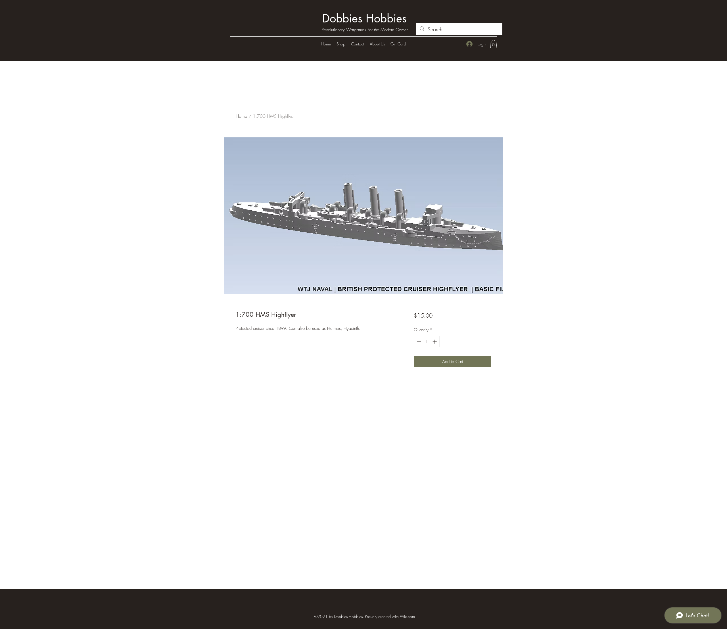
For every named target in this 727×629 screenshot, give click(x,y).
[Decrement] (418, 341)
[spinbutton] (426, 341)
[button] (493, 44)
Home (241, 116)
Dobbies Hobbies (364, 18)
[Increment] (435, 341)
